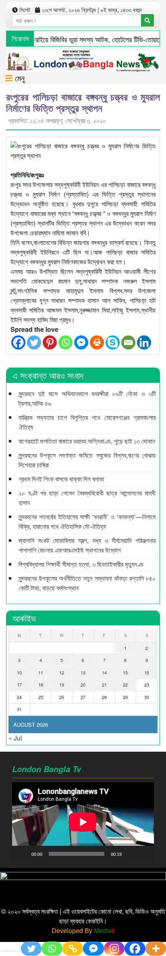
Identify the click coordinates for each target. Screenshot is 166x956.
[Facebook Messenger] (81, 342)
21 (104, 684)
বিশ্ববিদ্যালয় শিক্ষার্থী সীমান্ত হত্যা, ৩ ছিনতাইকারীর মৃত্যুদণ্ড (81, 564)
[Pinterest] (50, 342)
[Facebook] (18, 342)
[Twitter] (34, 342)
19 (61, 684)
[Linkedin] (144, 342)
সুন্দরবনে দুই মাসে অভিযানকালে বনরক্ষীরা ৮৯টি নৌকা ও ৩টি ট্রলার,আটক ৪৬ (87, 398)
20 (83, 684)
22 (125, 684)
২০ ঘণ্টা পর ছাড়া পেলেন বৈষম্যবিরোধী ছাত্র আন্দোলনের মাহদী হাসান (87, 497)
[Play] (23, 854)
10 (19, 672)
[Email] (128, 342)
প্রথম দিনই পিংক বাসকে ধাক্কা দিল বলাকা (61, 478)
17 (19, 684)
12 (61, 672)
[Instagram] (114, 949)
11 (40, 672)
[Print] (97, 342)
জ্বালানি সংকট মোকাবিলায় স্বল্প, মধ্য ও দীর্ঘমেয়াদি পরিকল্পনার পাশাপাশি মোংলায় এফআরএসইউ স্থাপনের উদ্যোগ (87, 545)
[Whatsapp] (65, 342)
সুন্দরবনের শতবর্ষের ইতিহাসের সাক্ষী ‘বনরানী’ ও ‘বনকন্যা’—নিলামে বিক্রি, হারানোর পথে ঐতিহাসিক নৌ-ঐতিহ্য (87, 521)
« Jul (15, 737)
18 (40, 684)
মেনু (18, 78)
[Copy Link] (72, 949)
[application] (83, 822)
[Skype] (113, 342)
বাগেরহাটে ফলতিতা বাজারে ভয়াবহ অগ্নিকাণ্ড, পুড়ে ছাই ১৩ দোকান (87, 441)
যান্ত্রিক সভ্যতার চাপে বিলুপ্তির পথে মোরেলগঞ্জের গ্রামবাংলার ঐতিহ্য (87, 422)
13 (83, 672)
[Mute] (131, 854)
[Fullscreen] (143, 854)
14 (104, 672)
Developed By (83, 930)
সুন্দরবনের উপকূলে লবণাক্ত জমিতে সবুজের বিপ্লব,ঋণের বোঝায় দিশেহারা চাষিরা (87, 459)
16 (146, 672)
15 (125, 672)
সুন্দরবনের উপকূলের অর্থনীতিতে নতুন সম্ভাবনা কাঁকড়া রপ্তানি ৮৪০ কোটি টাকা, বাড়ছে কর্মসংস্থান (87, 583)
